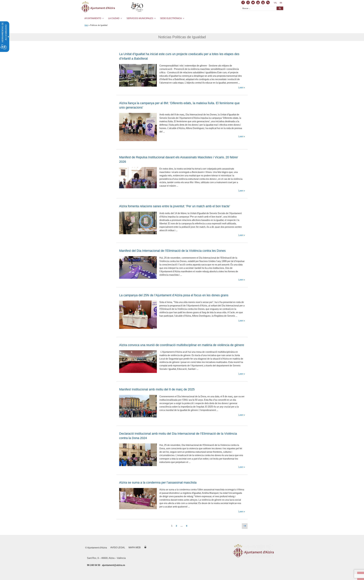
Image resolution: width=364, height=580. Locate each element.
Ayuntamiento (92, 18)
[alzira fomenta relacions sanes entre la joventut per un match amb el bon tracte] (138, 233)
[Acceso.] (145, 547)
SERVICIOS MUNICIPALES (140, 18)
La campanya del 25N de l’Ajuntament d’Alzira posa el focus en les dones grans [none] (173, 295)
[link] (275, 3)
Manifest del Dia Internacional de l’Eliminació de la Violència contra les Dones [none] (172, 250)
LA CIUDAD (113, 18)
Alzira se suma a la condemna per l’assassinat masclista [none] (158, 482)
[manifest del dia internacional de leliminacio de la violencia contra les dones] (138, 278)
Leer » (241, 87)
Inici (86, 25)
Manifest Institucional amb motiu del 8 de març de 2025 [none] (157, 389)
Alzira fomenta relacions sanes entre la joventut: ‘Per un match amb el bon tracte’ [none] (175, 206)
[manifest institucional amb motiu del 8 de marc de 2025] (138, 416)
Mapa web (135, 547)
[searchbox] (262, 8)
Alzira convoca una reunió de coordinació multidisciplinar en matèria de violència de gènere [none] (181, 345)
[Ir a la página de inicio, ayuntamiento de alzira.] (112, 7)
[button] (280, 8)
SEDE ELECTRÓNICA (171, 18)
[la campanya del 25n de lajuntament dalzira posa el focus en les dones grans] (138, 328)
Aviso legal (117, 547)
